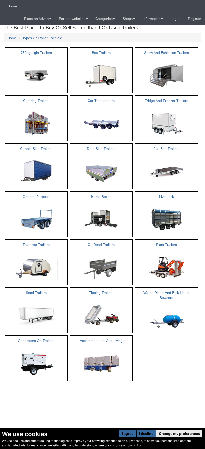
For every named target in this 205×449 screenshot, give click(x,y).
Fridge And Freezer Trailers (166, 101)
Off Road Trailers (101, 245)
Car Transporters (101, 101)
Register (194, 19)
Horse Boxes (101, 197)
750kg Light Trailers (36, 53)
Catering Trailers (36, 101)
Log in (175, 19)
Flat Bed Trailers (167, 149)
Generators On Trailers (36, 341)
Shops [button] (128, 19)
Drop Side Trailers (101, 149)
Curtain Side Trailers (36, 149)
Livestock (166, 197)
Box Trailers (101, 53)
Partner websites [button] (72, 19)
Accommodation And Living (101, 341)
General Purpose (36, 197)
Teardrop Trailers (36, 245)
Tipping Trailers (101, 293)
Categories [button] (104, 19)
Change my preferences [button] (179, 433)
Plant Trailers (166, 245)
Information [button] (152, 19)
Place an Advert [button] (36, 19)
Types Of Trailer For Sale (42, 38)
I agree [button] (128, 433)
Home (12, 6)
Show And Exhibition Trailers (166, 53)
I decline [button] (146, 433)
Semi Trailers (36, 293)
